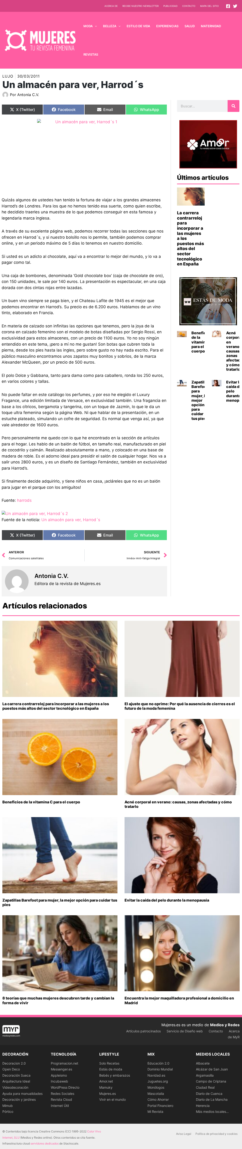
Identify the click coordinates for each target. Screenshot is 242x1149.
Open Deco (11, 1069)
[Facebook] (228, 6)
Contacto (188, 5)
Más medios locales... (212, 1111)
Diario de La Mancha (212, 1099)
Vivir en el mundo (112, 1099)
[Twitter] (235, 6)
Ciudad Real (205, 1087)
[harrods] (84, 154)
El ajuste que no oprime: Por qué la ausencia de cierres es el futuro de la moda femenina (180, 706)
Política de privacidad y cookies (216, 1134)
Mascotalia (155, 1094)
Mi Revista (155, 1111)
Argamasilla (205, 1075)
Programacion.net (64, 1063)
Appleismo (59, 1075)
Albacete (203, 1063)
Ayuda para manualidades (22, 1094)
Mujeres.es (107, 1094)
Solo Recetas (109, 1063)
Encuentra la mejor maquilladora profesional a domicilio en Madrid (179, 1000)
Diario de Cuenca (209, 1094)
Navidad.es (156, 1075)
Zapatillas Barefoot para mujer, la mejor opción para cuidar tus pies (200, 400)
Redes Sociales (62, 1094)
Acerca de (111, 5)
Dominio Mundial (160, 1069)
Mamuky (105, 1087)
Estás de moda (110, 1069)
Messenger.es (61, 1069)
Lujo (7, 76)
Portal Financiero (160, 1106)
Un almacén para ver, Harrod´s (70, 519)
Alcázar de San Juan (212, 1069)
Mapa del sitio (209, 5)
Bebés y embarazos (114, 1075)
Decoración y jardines (19, 1099)
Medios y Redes (225, 1024)
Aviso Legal (183, 1134)
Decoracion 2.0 (14, 1063)
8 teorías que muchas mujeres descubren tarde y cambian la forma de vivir (58, 1000)
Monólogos (155, 1087)
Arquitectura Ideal (16, 1081)
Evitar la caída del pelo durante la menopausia (167, 900)
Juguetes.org (157, 1081)
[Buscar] (233, 106)
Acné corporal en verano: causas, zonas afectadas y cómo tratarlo (178, 804)
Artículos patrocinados (143, 1031)
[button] (95, 26)
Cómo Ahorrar (158, 1099)
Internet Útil (60, 1106)
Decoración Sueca (16, 1075)
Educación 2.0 (158, 1063)
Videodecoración (15, 1087)
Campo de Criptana (211, 1081)
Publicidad (170, 5)
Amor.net (106, 1081)
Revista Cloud (61, 1099)
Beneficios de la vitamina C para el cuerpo (201, 341)
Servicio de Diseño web (185, 1031)
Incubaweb (59, 1081)
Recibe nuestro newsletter (140, 5)
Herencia (203, 1106)
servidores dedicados (44, 1143)
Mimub (7, 1106)
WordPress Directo (65, 1087)
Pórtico (7, 1111)
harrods (24, 500)
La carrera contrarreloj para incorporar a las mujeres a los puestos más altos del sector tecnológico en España (55, 706)
